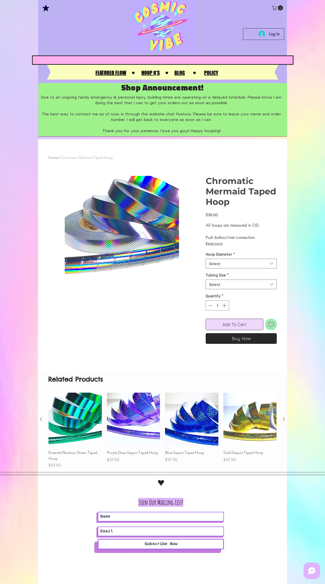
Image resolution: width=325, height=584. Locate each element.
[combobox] (241, 263)
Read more (214, 243)
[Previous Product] (41, 419)
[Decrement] (210, 305)
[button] (278, 7)
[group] (162, 430)
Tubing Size (217, 274)
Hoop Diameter (220, 254)
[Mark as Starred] (46, 8)
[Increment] (224, 305)
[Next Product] (284, 419)
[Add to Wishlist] (271, 324)
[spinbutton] (217, 305)
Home (53, 157)
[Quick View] (75, 419)
